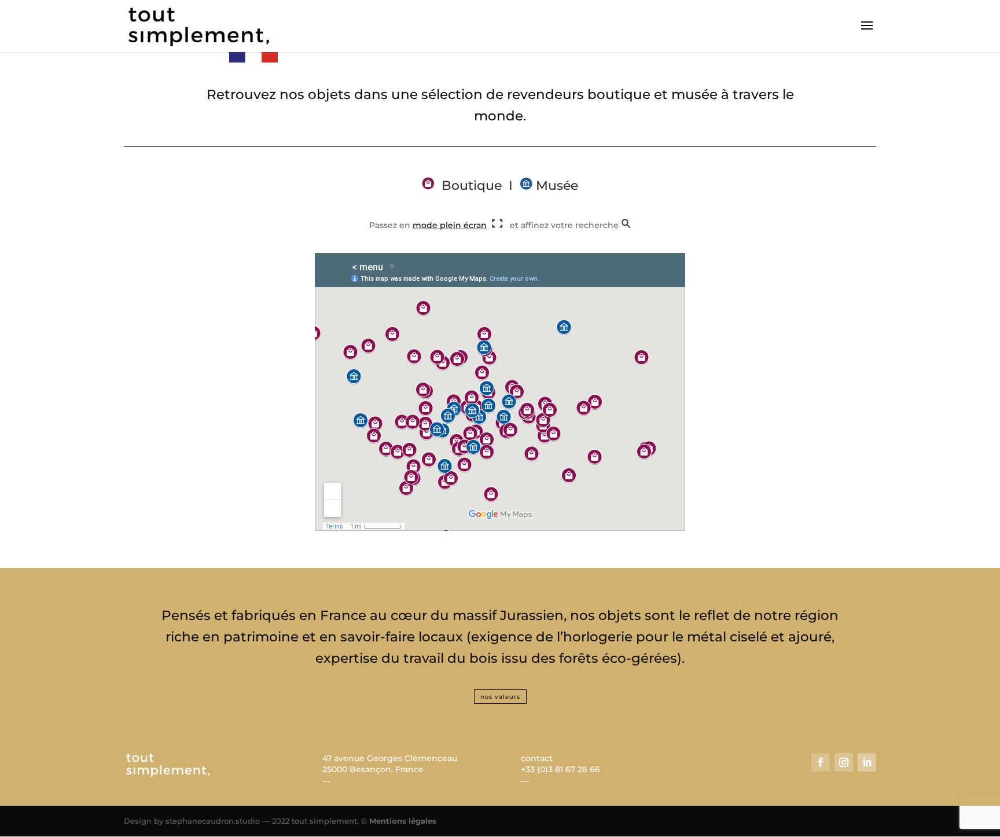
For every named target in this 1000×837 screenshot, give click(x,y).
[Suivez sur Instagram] (843, 762)
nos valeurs (500, 696)
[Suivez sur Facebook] (820, 762)
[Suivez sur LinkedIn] (867, 762)
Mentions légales (402, 820)
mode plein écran (450, 225)
